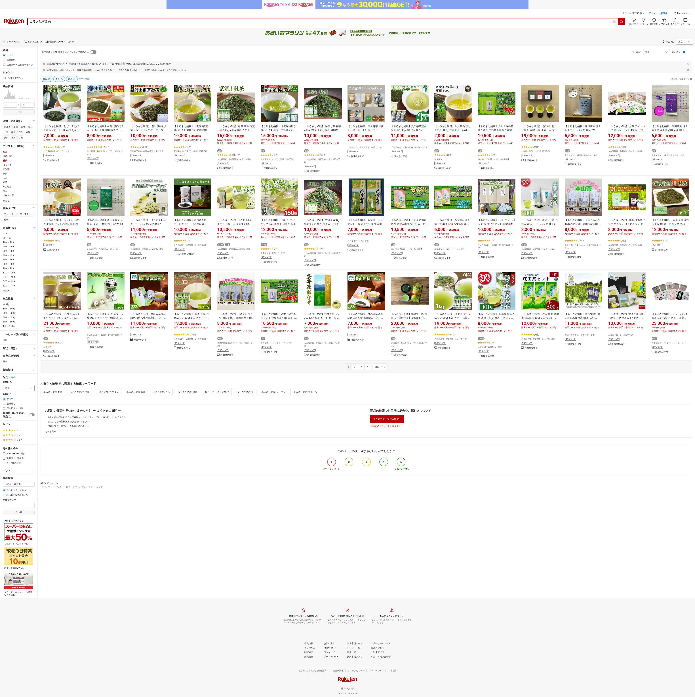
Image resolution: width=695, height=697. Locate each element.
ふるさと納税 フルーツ (305, 392)
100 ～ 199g (9, 308)
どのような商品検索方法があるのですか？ (68, 421)
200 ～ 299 (8, 246)
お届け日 (7, 394)
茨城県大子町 (357, 156)
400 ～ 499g (9, 317)
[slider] (3, 99)
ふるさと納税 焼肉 (79, 392)
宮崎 (20, 138)
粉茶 (5, 182)
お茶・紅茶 (71, 487)
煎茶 (5, 152)
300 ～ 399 (8, 251)
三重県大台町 (53, 250)
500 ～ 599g (9, 321)
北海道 (7, 127)
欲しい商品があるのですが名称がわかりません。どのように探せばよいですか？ (87, 417)
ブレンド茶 (8, 195)
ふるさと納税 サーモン (273, 392)
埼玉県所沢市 (140, 340)
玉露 (5, 178)
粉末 (6, 219)
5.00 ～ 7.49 (9, 285)
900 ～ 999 (8, 268)
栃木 (23, 127)
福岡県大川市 (487, 168)
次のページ (380, 367)
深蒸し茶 (7, 156)
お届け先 (7, 382)
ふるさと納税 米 (161, 392)
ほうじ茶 (7, 165)
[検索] (621, 21)
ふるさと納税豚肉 (135, 392)
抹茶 (5, 173)
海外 (13, 377)
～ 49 (5, 233)
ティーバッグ (10, 214)
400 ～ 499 (8, 255)
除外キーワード (10, 500)
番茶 (5, 160)
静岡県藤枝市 (226, 168)
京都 (6, 138)
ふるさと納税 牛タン (108, 392)
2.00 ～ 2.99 (9, 277)
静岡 (13, 132)
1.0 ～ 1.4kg (9, 326)
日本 (5, 340)
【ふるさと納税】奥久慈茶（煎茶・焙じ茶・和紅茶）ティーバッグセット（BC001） (365, 130)
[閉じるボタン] (688, 64)
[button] (682, 13)
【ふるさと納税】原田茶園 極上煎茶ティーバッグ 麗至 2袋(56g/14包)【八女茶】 (583, 130)
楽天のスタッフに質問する (387, 419)
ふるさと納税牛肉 (52, 392)
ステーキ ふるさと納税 (217, 392)
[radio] (4, 55)
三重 (20, 132)
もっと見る (50, 431)
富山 (30, 127)
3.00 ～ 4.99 (9, 281)
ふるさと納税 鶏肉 (187, 392)
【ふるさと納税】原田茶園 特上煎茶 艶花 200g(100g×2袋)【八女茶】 (670, 130)
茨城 (15, 127)
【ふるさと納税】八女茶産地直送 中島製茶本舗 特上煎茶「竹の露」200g (409, 224)
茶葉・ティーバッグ (92, 487)
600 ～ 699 (8, 264)
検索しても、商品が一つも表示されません (68, 426)
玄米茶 (6, 169)
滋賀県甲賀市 (400, 355)
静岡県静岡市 (96, 163)
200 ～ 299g (9, 313)
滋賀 (28, 132)
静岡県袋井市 (313, 355)
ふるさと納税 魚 (245, 392)
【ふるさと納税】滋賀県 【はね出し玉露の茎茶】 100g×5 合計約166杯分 (409, 318)
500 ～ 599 (8, 259)
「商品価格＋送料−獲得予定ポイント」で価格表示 (64, 52)
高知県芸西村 (617, 344)
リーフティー (26, 214)
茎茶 (5, 191)
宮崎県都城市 (53, 160)
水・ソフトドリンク (51, 487)
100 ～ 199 (8, 242)
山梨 (6, 132)
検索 (20, 112)
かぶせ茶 (7, 186)
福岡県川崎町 (444, 168)
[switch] (32, 414)
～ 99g (6, 304)
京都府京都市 (531, 160)
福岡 (13, 138)
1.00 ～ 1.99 (9, 272)
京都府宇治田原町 (185, 254)
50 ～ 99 (7, 238)
